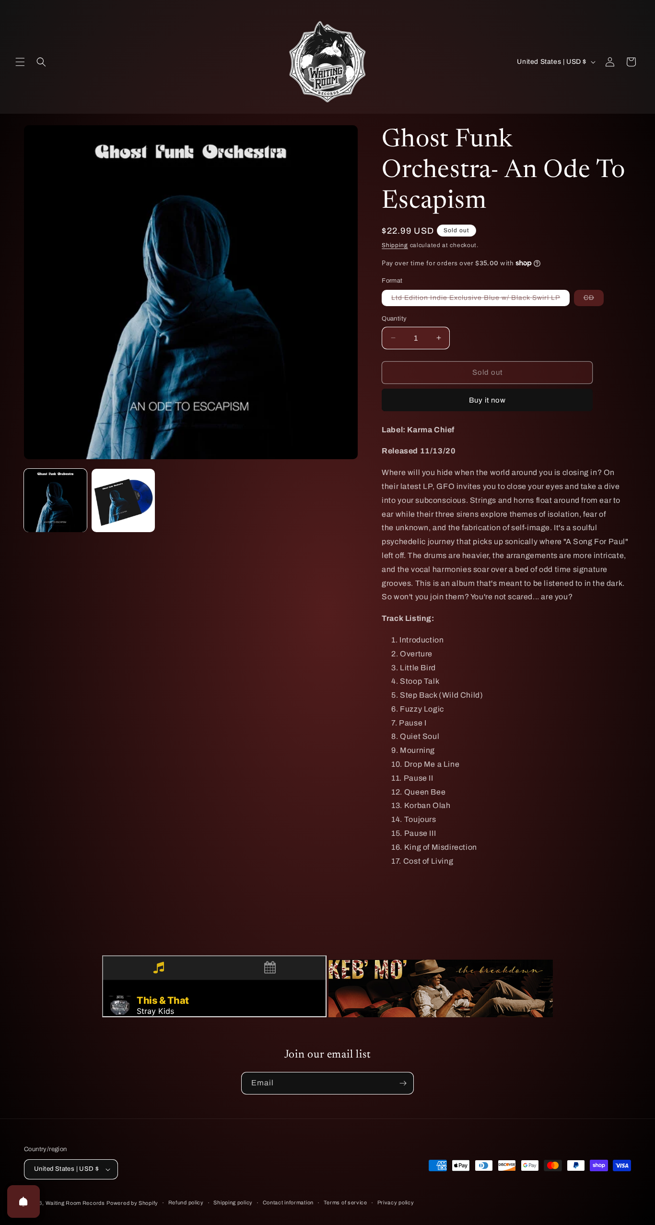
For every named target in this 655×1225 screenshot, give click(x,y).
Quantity (394, 318)
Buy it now (487, 400)
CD (594, 300)
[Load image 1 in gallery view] (55, 500)
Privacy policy (395, 1202)
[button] (20, 61)
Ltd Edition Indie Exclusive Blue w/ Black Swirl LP (480, 300)
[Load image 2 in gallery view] (123, 500)
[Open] (23, 1201)
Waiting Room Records (75, 1203)
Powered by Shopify (132, 1203)
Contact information (288, 1202)
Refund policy (186, 1202)
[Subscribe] (402, 1083)
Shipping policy (233, 1202)
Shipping (395, 245)
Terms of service (345, 1202)
